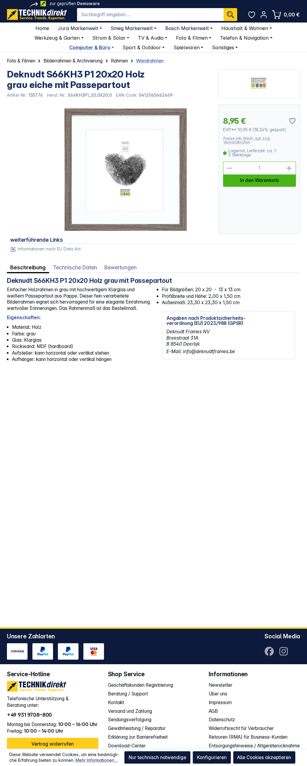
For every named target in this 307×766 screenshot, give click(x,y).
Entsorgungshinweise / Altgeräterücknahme (254, 746)
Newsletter (220, 685)
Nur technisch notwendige (157, 757)
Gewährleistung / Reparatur (136, 728)
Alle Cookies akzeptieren (264, 757)
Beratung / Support (128, 694)
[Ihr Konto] (263, 14)
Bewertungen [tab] (120, 267)
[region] (109, 169)
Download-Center (127, 746)
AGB (213, 711)
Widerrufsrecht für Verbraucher (241, 728)
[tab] (28, 267)
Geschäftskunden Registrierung (140, 685)
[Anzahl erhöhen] (289, 168)
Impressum (220, 702)
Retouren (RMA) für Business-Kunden (248, 737)
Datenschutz (222, 719)
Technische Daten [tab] (75, 267)
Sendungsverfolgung (129, 719)
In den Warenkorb (259, 180)
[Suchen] (230, 14)
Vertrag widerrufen (52, 744)
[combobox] (150, 14)
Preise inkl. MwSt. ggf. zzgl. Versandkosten (247, 140)
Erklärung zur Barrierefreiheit (138, 737)
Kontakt (116, 702)
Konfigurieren (212, 757)
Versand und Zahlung (130, 711)
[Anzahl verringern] (229, 168)
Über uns (218, 694)
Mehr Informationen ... (97, 760)
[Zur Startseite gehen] (37, 14)
